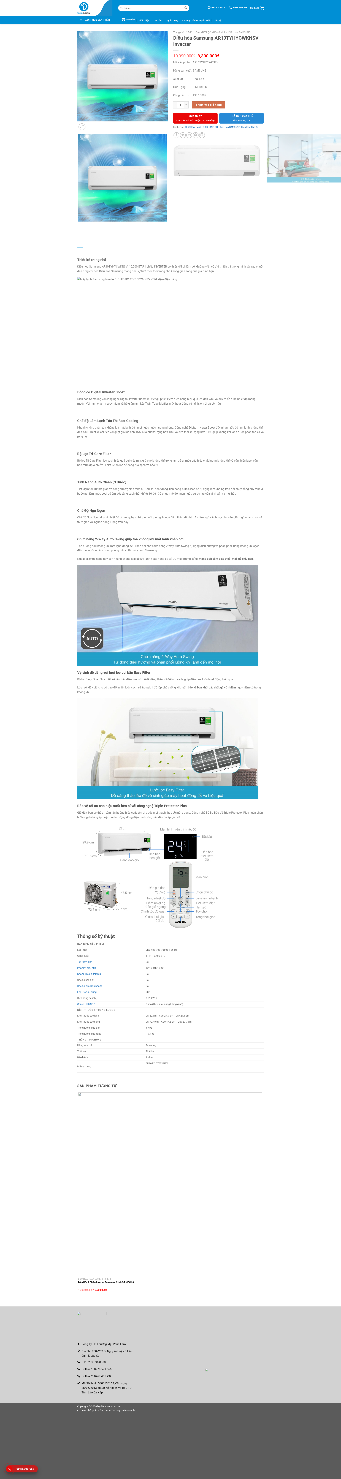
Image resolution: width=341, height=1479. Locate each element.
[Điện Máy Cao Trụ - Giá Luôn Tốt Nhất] (95, 8)
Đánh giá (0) (113, 250)
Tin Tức (157, 20)
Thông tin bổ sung (95, 250)
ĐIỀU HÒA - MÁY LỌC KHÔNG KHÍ (206, 32)
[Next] (90, 124)
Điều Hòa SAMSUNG (239, 32)
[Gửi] (186, 8)
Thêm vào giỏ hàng (209, 105)
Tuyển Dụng (172, 20)
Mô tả (80, 250)
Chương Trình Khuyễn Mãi (196, 20)
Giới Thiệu (144, 20)
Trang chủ (178, 32)
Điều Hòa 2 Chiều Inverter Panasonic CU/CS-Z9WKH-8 (106, 1282)
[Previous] (78, 233)
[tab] (80, 250)
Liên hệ (217, 20)
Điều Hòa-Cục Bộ (249, 127)
